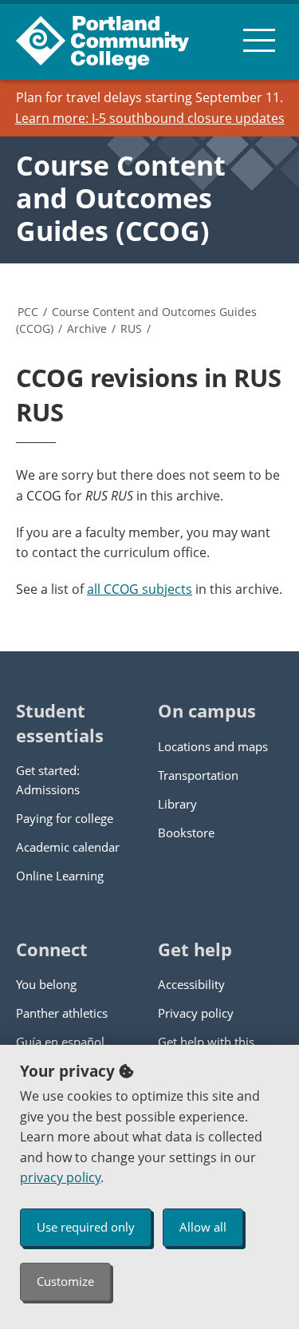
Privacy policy (196, 1013)
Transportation (198, 775)
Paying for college (64, 818)
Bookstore (186, 833)
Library (177, 804)
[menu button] (259, 40)
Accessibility (191, 984)
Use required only (86, 1227)
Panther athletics (62, 1013)
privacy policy (60, 1177)
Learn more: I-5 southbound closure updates (150, 118)
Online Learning (60, 876)
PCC (28, 311)
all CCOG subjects (139, 589)
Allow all (202, 1227)
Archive (87, 328)
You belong (46, 984)
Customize (65, 1281)
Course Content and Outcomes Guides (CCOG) (121, 198)
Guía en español (60, 1042)
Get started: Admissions (48, 779)
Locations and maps (213, 746)
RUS (131, 328)
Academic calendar (68, 847)
